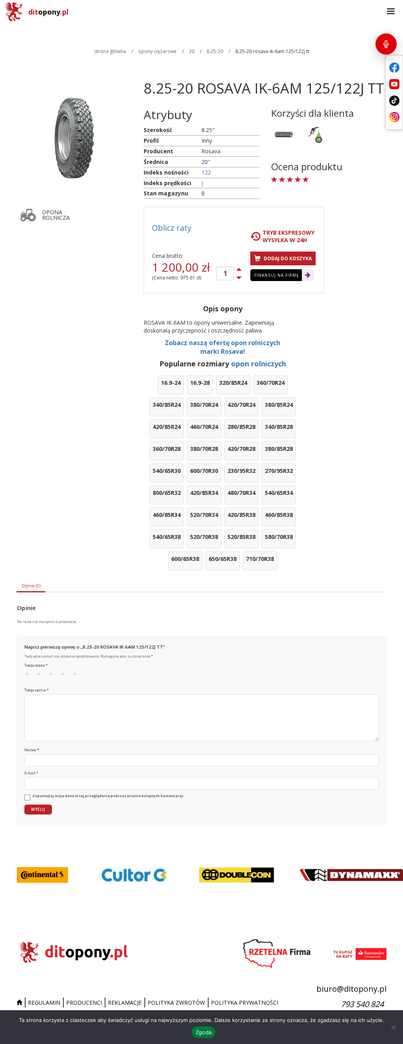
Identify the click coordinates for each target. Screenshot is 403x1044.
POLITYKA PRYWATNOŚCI (244, 1002)
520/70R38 (204, 536)
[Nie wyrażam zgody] (393, 1027)
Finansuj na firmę (276, 275)
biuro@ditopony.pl (351, 988)
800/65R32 (167, 492)
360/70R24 (271, 382)
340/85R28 (279, 426)
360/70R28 (167, 448)
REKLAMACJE (125, 1002)
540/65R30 (167, 470)
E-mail (31, 773)
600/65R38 (185, 558)
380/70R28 (204, 448)
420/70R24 (241, 404)
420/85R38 (241, 514)
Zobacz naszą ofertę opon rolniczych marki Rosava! (222, 347)
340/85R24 (167, 404)
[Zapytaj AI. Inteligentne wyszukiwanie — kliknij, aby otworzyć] (386, 44)
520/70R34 (204, 514)
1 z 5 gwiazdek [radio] (29, 675)
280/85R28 (241, 426)
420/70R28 (241, 448)
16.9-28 (200, 382)
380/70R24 (204, 404)
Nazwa (31, 749)
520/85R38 (241, 536)
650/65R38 (223, 558)
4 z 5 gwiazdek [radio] (65, 675)
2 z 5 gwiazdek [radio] (41, 675)
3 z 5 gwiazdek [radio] (53, 675)
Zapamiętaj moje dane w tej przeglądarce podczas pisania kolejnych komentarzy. (108, 796)
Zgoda (203, 1032)
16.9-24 (171, 382)
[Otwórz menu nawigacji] (391, 12)
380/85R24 (279, 404)
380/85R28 (279, 448)
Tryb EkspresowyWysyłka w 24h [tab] (288, 236)
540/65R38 (167, 536)
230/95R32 (241, 470)
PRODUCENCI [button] (84, 1002)
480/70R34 (241, 492)
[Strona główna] (20, 1003)
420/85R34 (204, 492)
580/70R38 (279, 536)
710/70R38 (260, 558)
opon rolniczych (258, 363)
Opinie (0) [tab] (31, 585)
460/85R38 (279, 514)
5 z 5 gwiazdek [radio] (77, 675)
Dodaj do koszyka (287, 258)
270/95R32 (279, 470)
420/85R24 (167, 426)
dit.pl (48, 11)
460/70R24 (204, 426)
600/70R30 (204, 470)
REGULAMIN (44, 1002)
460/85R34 (167, 514)
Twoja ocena (36, 665)
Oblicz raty (171, 227)
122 (206, 172)
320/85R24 (233, 382)
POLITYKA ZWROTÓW (176, 1002)
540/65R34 (279, 492)
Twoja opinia (36, 690)
